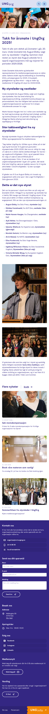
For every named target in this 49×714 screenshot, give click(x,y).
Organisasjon (25, 33)
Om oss (4, 710)
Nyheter (5, 33)
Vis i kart (9, 618)
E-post (4, 571)
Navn (4, 563)
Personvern (15, 710)
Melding (5, 579)
